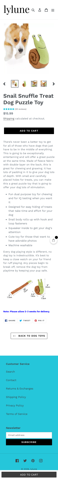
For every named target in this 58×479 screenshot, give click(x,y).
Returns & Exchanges (19, 388)
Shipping (8, 118)
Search (10, 371)
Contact (11, 380)
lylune (33, 469)
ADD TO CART (29, 474)
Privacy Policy (15, 405)
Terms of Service (16, 413)
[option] (15, 83)
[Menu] (53, 9)
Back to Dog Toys (31, 335)
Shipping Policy (16, 397)
